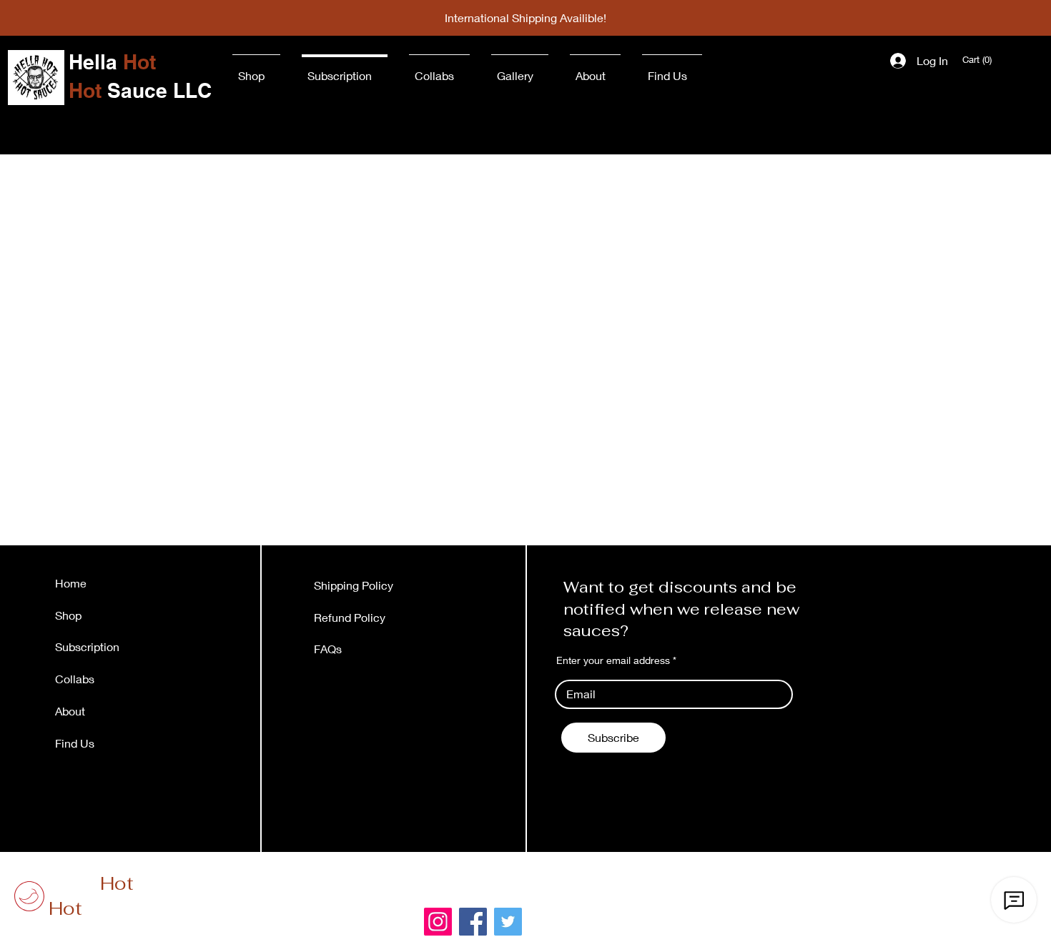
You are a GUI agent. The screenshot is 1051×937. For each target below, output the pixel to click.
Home (71, 583)
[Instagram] (438, 922)
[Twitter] (508, 922)
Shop (68, 615)
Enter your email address (613, 660)
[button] (978, 59)
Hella (91, 883)
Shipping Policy (353, 585)
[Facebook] (473, 922)
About (70, 711)
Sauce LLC (118, 908)
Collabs (74, 678)
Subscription (87, 646)
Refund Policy (349, 617)
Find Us (76, 743)
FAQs (328, 648)
